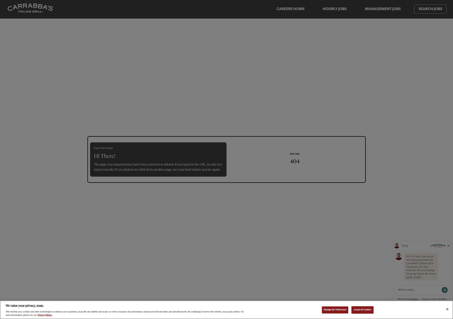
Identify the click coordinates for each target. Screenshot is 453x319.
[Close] (447, 309)
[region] (226, 310)
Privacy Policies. (45, 315)
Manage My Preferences (335, 310)
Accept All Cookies (362, 310)
